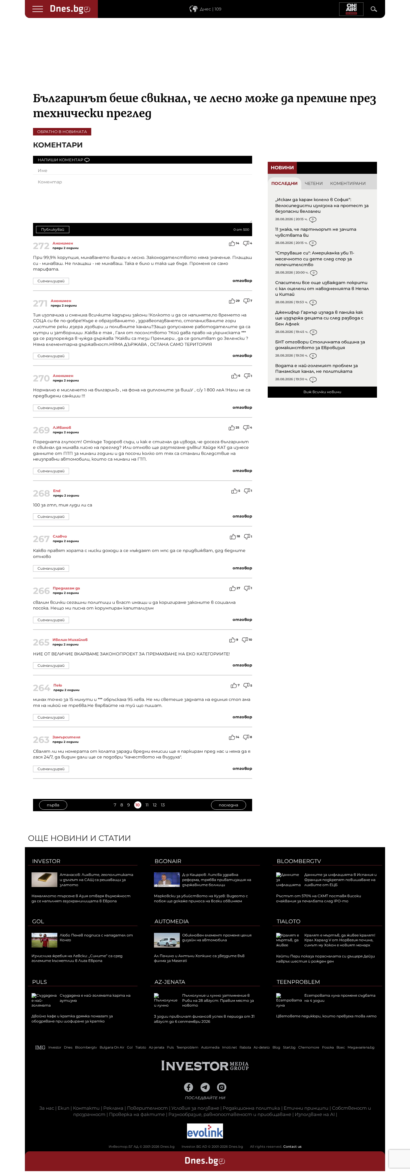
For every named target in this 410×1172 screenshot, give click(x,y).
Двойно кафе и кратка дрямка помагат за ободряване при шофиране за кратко (72, 1018)
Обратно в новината (62, 131)
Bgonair (168, 861)
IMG (40, 1047)
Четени (314, 183)
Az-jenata (170, 982)
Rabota (245, 1047)
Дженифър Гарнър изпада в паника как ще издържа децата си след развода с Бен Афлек (319, 318)
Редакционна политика (251, 1108)
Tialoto (288, 921)
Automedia (172, 921)
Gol (38, 921)
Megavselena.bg (361, 1047)
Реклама (113, 1108)
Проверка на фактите (137, 1114)
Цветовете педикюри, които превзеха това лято (326, 1016)
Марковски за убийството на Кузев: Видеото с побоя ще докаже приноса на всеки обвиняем (201, 898)
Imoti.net (229, 1047)
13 (163, 805)
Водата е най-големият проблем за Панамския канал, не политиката (316, 368)
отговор (242, 280)
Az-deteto (262, 1047)
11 (147, 805)
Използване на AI (315, 1114)
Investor (46, 861)
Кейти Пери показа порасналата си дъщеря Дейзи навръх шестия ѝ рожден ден (325, 958)
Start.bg (289, 1047)
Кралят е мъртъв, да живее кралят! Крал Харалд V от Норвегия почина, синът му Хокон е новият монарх (339, 940)
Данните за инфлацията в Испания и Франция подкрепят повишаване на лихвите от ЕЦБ (340, 879)
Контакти (86, 1108)
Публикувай (52, 229)
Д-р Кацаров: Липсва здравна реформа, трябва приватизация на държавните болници (216, 879)
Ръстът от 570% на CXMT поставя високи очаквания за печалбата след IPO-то (318, 898)
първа (53, 805)
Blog (276, 1047)
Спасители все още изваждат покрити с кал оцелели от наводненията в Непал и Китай (322, 288)
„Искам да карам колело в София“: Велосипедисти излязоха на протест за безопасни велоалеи (322, 205)
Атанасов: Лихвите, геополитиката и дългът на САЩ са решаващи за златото (96, 879)
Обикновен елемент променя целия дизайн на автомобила (217, 937)
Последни (284, 183)
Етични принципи (306, 1108)
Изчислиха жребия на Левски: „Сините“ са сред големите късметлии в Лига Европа (77, 958)
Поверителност (147, 1108)
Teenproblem (298, 982)
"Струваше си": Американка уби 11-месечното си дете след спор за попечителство (314, 258)
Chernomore (308, 1047)
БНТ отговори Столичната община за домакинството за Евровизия (320, 345)
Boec (340, 1047)
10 (137, 805)
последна (228, 805)
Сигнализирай (51, 281)
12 (155, 805)
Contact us (292, 1146)
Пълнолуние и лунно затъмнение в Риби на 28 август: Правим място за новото (218, 1000)
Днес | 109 (211, 9)
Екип (63, 1108)
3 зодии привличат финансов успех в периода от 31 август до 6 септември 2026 (204, 1019)
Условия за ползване (195, 1108)
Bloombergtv (299, 861)
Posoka (328, 1047)
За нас (46, 1108)
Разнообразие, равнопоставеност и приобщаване (229, 1114)
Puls (39, 982)
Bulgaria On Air (112, 1047)
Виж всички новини (322, 392)
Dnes (68, 1047)
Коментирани (348, 183)
